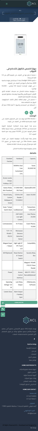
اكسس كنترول (31, 372)
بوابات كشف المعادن (29, 381)
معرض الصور (32, 357)
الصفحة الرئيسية (31, 348)
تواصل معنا (32, 360)
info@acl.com (32, 413)
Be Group (33, 427)
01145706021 (31, 398)
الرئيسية (23, 19)
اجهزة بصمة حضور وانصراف (27, 369)
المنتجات (33, 354)
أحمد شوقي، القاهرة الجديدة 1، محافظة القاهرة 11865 (19, 406)
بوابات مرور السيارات (30, 378)
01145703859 (31, 396)
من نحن (34, 351)
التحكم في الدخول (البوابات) (28, 384)
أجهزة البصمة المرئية (30, 375)
